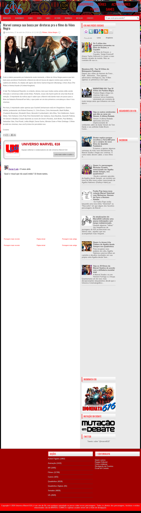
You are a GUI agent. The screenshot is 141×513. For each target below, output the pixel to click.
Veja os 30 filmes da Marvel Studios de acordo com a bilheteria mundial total (104, 269)
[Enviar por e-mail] (4, 135)
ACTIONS (58, 18)
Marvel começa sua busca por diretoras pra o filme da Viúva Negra (39, 26)
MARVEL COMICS (58, 508)
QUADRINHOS (19, 18)
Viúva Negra (52, 32)
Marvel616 (7, 18)
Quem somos (100, 460)
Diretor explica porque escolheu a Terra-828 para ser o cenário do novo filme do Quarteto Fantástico (104, 142)
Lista (99, 38)
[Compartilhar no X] (9, 135)
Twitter (72, 144)
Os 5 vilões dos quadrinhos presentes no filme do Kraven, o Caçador (103, 46)
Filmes (44, 32)
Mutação (79, 18)
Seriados (51, 491)
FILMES (30, 18)
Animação (52, 463)
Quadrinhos (52, 481)
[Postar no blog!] (7, 135)
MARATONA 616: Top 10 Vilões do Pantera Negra (103, 90)
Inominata (68, 18)
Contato (90, 18)
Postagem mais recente (12, 239)
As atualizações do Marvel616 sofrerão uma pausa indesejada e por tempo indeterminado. (103, 220)
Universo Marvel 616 (24, 506)
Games (51, 477)
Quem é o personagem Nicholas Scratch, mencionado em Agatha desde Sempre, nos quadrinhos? (103, 169)
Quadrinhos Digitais (55, 486)
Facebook (67, 144)
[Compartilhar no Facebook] (12, 135)
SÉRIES (39, 18)
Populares (88, 38)
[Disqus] (40, 198)
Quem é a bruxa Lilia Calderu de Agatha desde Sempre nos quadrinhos (103, 244)
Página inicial (41, 239)
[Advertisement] (99, 333)
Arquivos (109, 38)
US (49, 495)
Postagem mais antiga (69, 239)
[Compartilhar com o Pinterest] (14, 135)
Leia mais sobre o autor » (64, 154)
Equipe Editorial (101, 462)
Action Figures (53, 459)
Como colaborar (101, 464)
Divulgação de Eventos (104, 466)
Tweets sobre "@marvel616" (98, 441)
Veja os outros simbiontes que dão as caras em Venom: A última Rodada (104, 114)
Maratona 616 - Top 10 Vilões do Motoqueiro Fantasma (95, 70)
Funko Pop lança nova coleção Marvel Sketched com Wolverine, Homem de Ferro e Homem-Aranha (103, 195)
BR (49, 468)
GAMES (48, 18)
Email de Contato (102, 468)
